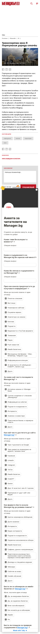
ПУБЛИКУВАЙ (28, 187)
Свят (3, 35)
